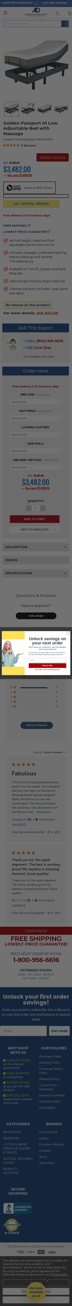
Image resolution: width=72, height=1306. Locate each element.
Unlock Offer (47, 666)
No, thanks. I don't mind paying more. (47, 669)
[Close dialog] (68, 633)
